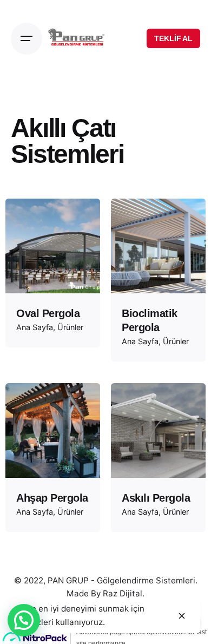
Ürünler (70, 327)
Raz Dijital (122, 593)
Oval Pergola (48, 313)
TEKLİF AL (173, 38)
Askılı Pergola (156, 498)
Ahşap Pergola (52, 498)
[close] (182, 616)
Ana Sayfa (34, 327)
